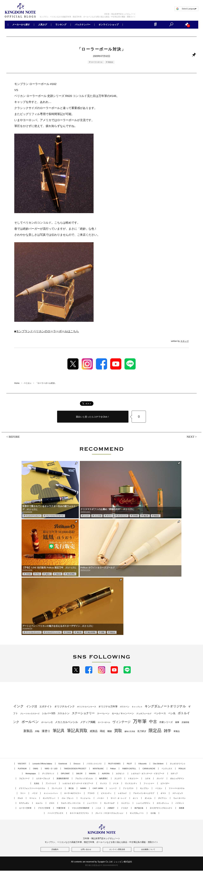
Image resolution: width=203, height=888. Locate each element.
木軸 (37, 731)
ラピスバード (24, 778)
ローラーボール (96, 62)
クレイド (160, 778)
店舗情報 (185, 722)
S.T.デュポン (24, 803)
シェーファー (92, 803)
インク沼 (98, 516)
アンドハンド (51, 783)
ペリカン (158, 788)
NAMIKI (83, 788)
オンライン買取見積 (117, 849)
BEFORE (14, 436)
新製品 (28, 731)
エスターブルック (43, 778)
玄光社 (36, 783)
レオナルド (122, 793)
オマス (163, 793)
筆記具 (146, 516)
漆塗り (48, 574)
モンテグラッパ (49, 798)
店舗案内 (54, 849)
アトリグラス (128, 788)
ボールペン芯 (47, 722)
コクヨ (147, 778)
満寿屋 (181, 808)
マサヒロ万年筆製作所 (80, 808)
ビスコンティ (106, 793)
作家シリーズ (166, 722)
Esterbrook (63, 764)
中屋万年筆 (61, 808)
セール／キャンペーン (123, 713)
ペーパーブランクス (55, 813)
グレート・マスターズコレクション (109, 813)
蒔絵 (102, 731)
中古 (38, 574)
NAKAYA (92, 773)
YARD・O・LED (51, 769)
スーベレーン (103, 713)
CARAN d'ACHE (149, 769)
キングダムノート (137, 813)
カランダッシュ (163, 803)
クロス (51, 803)
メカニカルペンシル (66, 722)
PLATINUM (22, 769)
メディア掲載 (87, 722)
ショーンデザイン (143, 803)
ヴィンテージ (121, 722)
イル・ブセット (68, 798)
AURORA (105, 773)
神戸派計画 (138, 808)
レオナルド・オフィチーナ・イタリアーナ (147, 773)
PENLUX (182, 769)
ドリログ (124, 808)
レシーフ (113, 788)
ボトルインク (122, 516)
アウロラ (91, 793)
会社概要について (148, 849)
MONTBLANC (98, 769)
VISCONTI (22, 764)
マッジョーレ (85, 798)
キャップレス (137, 707)
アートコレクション (33, 632)
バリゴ (34, 793)
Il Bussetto (142, 764)
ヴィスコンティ (131, 783)
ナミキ (115, 783)
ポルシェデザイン (177, 778)
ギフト (109, 516)
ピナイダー (165, 783)
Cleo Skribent (158, 764)
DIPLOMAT (65, 773)
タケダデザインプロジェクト (161, 808)
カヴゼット (120, 773)
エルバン (39, 803)
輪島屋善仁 (103, 778)
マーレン (32, 798)
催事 (177, 722)
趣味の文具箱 (129, 731)
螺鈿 (109, 731)
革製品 (177, 731)
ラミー (23, 793)
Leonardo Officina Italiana (42, 764)
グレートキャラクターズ (54, 516)
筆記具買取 (71, 574)
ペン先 (171, 713)
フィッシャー (149, 783)
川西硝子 (111, 808)
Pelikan (113, 769)
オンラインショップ (108, 25)
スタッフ (184, 341)
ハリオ (98, 808)
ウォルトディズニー (33, 516)
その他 (153, 813)
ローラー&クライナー (72, 793)
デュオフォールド (144, 713)
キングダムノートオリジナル (165, 706)
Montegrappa (31, 773)
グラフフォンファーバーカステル (32, 788)
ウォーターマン (179, 798)
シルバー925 (48, 713)
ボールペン (30, 722)
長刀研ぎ (141, 731)
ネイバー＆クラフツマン (79, 813)
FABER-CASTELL (129, 769)
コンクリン (125, 803)
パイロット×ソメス (94, 764)
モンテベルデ (109, 803)
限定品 (110, 62)
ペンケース (160, 713)
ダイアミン (162, 798)
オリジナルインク (64, 706)
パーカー (100, 798)
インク (86, 516)
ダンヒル (148, 798)
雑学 (167, 731)
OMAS (35, 769)
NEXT (190, 436)
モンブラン (144, 788)
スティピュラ (177, 793)
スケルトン (63, 713)
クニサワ (118, 778)
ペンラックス (167, 769)
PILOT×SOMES (114, 764)
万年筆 (135, 516)
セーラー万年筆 (25, 808)
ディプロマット (48, 773)
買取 (102, 632)
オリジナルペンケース (86, 707)
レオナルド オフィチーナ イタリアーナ (78, 783)
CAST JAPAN (98, 788)
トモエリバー (133, 778)
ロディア (174, 773)
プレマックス (57, 788)
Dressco (77, 764)
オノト (135, 798)
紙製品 (94, 731)
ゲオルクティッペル (53, 632)
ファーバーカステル (176, 788)
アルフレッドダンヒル (84, 778)
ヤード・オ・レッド (118, 798)
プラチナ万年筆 (44, 808)
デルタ (20, 798)
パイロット (179, 803)
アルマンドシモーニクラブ (143, 793)
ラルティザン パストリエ (71, 803)
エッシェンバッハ (51, 793)
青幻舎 (71, 788)
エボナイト (45, 706)
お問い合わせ (86, 849)
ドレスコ (103, 783)
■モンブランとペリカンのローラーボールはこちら (46, 331)
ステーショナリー (83, 713)
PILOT (129, 764)
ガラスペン (124, 707)
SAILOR (79, 773)
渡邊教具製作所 (63, 778)
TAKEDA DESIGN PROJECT (75, 769)
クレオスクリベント (178, 764)
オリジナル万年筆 (108, 706)
